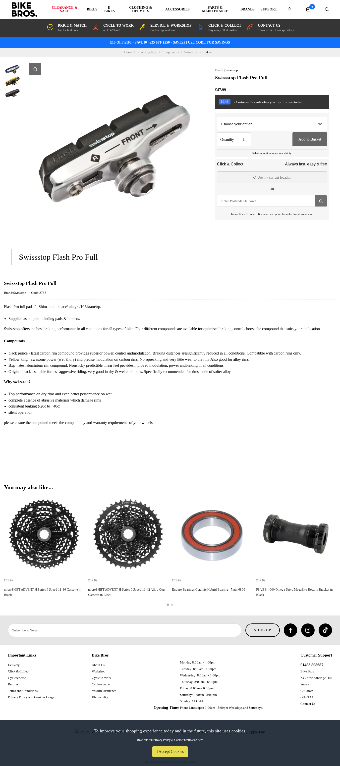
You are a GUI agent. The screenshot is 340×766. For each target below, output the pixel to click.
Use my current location (273, 177)
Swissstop (231, 70)
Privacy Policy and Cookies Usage (31, 697)
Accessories (177, 9)
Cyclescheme (17, 678)
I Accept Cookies (170, 751)
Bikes (92, 9)
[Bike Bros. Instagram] (308, 630)
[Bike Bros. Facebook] (290, 630)
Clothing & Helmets (140, 9)
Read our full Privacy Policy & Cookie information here (170, 739)
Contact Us (307, 704)
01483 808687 (311, 665)
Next (331, 552)
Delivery (14, 665)
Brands (247, 9)
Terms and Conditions (23, 691)
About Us (98, 665)
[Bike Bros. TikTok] (325, 630)
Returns (13, 684)
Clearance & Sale (64, 9)
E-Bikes (109, 9)
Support (269, 9)
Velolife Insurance (104, 691)
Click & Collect (18, 671)
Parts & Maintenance (215, 9)
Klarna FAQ (100, 697)
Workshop (99, 671)
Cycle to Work (101, 678)
